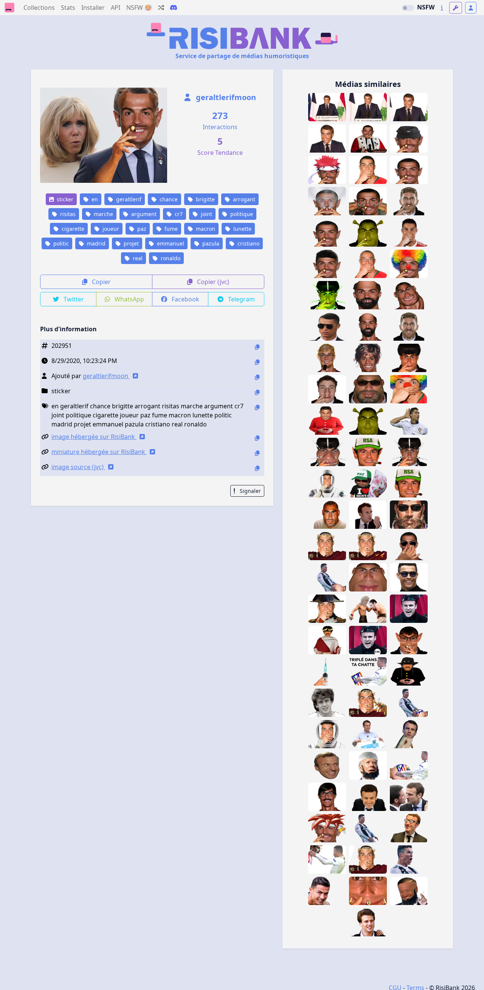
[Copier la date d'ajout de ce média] (257, 362)
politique (241, 214)
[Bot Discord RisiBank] (173, 8)
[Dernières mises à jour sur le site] (441, 8)
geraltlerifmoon (225, 97)
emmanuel (169, 243)
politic (60, 243)
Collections (39, 7)
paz (141, 228)
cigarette (72, 228)
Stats (68, 7)
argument (143, 214)
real (137, 258)
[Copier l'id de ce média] (257, 347)
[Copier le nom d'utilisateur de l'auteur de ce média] (257, 377)
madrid (95, 243)
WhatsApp (128, 299)
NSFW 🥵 (139, 7)
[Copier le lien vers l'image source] (257, 468)
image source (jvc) (78, 467)
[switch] (408, 8)
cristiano (247, 243)
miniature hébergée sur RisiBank (99, 452)
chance (168, 199)
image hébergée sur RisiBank (94, 436)
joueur (110, 228)
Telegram (240, 299)
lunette (241, 228)
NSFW (425, 7)
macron (204, 228)
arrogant (243, 199)
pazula (210, 243)
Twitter (73, 299)
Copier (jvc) (212, 282)
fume (170, 228)
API (115, 7)
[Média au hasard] (161, 7)
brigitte (204, 199)
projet (130, 243)
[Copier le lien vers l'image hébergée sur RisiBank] (257, 438)
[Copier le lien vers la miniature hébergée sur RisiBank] (257, 453)
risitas (67, 214)
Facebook (184, 299)
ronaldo (169, 258)
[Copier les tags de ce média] (257, 407)
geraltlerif (128, 199)
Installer (93, 7)
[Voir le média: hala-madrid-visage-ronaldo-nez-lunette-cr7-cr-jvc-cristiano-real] (409, 546)
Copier (100, 282)
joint (205, 214)
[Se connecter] (470, 8)
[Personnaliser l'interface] (455, 8)
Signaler (249, 490)
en (94, 199)
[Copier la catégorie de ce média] (257, 392)
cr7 (178, 214)
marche (102, 214)
